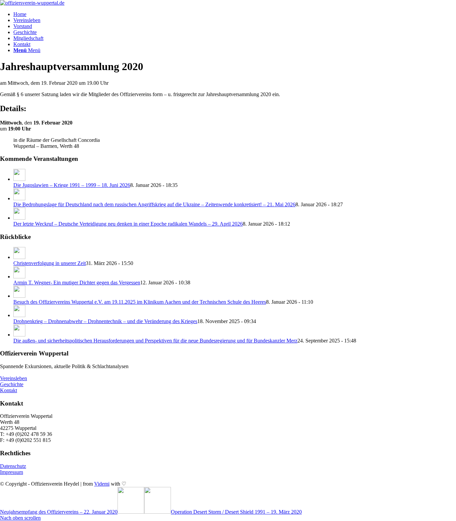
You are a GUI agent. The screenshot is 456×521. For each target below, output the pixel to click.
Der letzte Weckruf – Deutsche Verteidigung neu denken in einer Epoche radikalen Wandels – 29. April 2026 (128, 224)
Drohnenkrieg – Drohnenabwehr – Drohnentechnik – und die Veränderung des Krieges (105, 321)
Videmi (101, 484)
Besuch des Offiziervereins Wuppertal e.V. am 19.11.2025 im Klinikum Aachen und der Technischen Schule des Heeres (139, 302)
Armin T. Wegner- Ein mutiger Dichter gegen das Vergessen (76, 282)
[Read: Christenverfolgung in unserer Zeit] (19, 257)
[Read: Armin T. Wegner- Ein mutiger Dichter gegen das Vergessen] (19, 276)
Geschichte (11, 384)
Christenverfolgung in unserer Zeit (49, 263)
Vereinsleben (13, 378)
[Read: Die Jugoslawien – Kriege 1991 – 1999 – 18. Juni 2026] (19, 179)
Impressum (11, 472)
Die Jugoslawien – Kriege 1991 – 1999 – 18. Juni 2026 (71, 185)
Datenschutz (13, 466)
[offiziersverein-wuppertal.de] (32, 3)
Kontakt (8, 390)
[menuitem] (234, 14)
